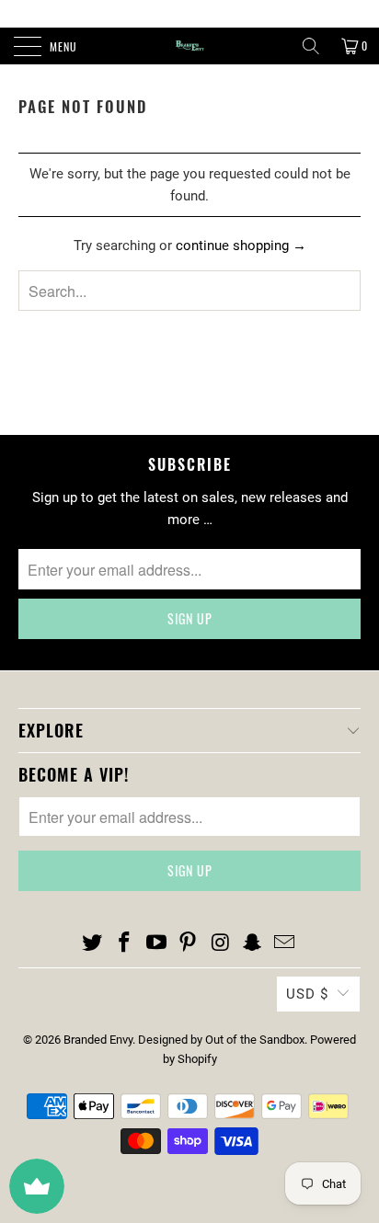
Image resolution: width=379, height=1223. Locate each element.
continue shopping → (241, 245)
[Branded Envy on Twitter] (93, 943)
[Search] (310, 46)
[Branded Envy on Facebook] (125, 943)
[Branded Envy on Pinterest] (188, 943)
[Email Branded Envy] (284, 943)
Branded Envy (97, 1039)
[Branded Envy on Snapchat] (253, 943)
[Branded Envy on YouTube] (156, 943)
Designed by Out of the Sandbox (221, 1039)
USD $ (307, 994)
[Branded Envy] (189, 46)
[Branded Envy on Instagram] (221, 943)
